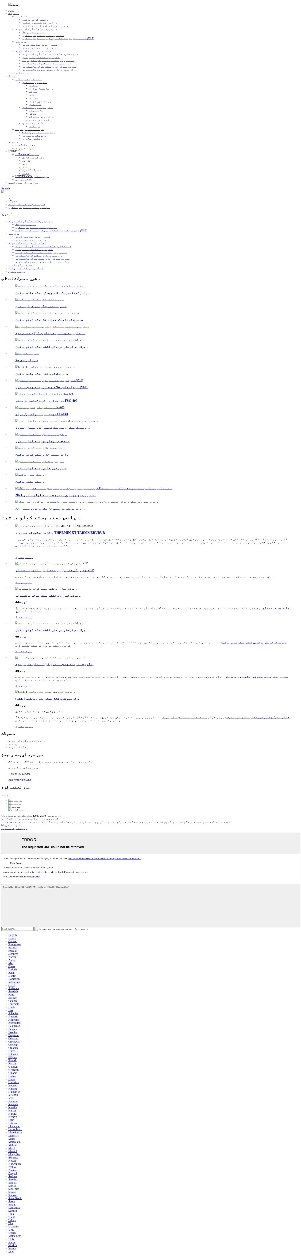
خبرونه (13, 141)
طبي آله (34, 126)
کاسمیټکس (36, 110)
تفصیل (19, 557)
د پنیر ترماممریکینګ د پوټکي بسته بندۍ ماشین (52, 292)
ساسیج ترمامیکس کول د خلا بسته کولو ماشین (49, 319)
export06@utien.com (20, 779)
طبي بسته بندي (32, 123)
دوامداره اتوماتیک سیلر (40, 47)
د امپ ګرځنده (10, 818)
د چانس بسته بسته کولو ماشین (43, 35)
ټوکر (32, 113)
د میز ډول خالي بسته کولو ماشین (41, 468)
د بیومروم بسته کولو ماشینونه (37, 29)
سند (25, 166)
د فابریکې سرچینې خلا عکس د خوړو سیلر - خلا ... (50, 508)
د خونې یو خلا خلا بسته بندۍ (41, 57)
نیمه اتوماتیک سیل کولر (39, 44)
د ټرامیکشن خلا (32, 32)
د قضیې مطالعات (26, 144)
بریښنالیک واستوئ (14, 828)
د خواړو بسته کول (34, 82)
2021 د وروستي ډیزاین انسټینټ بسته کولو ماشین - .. (55, 495)
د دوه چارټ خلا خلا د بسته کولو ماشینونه (50, 54)
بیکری (33, 85)
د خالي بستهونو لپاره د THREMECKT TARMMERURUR (60, 532)
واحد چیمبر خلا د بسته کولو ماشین (41, 454)
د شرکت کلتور (31, 170)
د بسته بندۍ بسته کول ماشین (261, 676)
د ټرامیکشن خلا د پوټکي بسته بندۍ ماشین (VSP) (51, 387)
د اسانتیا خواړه (41, 88)
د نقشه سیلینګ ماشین (218, 822)
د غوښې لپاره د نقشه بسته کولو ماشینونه (48, 595)
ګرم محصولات (50, 818)
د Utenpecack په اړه (28, 154)
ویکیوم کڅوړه (32, 138)
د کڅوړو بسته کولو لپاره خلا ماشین (81, 822)
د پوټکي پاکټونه (34, 135)
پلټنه (28, 557)
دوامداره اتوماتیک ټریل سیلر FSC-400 (46, 400)
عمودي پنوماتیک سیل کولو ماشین (45, 25)
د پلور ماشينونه (27, 16)
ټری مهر (20, 41)
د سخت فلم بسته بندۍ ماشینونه (184, 717)
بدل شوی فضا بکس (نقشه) (38, 132)
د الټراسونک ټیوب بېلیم (39, 22)
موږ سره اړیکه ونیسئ (23, 182)
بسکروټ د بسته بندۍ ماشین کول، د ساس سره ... (50, 333)
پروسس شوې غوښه (40, 101)
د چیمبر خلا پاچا (189, 822)
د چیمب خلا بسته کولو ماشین (126, 822)
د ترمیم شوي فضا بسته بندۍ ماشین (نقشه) (47, 698)
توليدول (35, 104)
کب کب (33, 91)
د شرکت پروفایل (33, 157)
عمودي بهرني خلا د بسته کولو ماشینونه (49, 66)
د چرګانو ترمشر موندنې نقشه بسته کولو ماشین (51, 346)
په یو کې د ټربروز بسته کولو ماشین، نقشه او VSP (54, 570)
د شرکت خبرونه (25, 148)
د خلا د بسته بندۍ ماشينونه (34, 50)
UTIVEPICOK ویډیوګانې (32, 176)
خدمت (25, 173)
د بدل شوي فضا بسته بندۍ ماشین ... (41, 373)
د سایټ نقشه (31, 818)
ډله (25, 163)
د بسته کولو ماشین (35, 19)
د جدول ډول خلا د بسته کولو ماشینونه (48, 60)
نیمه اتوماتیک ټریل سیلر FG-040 (41, 414)
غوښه (32, 94)
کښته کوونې (23, 179)
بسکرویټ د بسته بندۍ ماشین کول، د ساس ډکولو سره (54, 664)
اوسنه (5, 794)
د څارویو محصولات (41, 116)
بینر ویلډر (23, 72)
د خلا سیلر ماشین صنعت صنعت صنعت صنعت (28, 822)
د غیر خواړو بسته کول (37, 107)
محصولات (13, 13)
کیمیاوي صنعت (39, 119)
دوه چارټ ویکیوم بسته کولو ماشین (42, 441)
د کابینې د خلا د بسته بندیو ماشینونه (49, 69)
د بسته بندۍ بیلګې (28, 79)
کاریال (13, 76)
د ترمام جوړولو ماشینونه (26, 204)
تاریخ (26, 160)
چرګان (33, 97)
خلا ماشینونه (17, 747)
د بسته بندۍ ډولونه (29, 129)
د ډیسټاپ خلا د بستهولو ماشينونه (45, 63)
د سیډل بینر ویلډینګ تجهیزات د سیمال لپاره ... (52, 427)
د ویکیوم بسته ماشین (162, 822)
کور (11, 10)
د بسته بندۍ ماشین (30, 481)
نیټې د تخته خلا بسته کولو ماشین (41, 306)
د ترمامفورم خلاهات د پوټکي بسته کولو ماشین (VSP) (58, 38)
